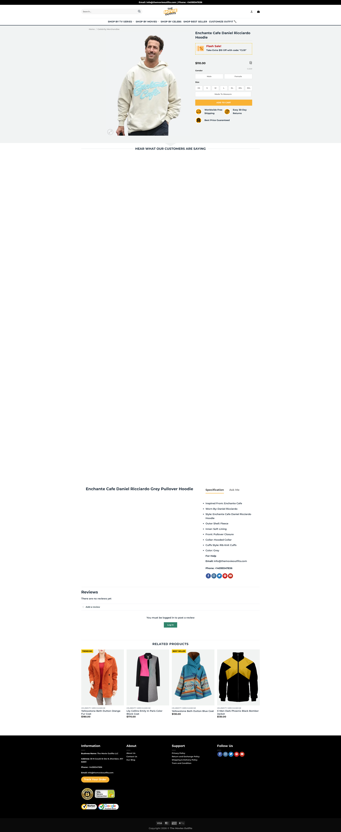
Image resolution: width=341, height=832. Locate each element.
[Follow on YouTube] (230, 575)
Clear (249, 69)
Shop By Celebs (171, 21)
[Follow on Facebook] (208, 575)
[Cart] (258, 11)
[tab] (215, 489)
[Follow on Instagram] (213, 575)
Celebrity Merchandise (108, 29)
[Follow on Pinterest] (225, 575)
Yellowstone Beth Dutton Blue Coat (193, 711)
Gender (199, 71)
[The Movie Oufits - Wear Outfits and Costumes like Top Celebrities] (170, 11)
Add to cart (223, 102)
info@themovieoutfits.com (230, 561)
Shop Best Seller (195, 21)
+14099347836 (223, 568)
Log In (170, 625)
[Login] (251, 11)
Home (92, 29)
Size (197, 82)
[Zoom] (110, 132)
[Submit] (139, 11)
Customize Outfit (221, 21)
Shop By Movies (146, 21)
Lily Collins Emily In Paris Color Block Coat (144, 712)
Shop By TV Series (120, 21)
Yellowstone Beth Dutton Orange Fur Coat (100, 712)
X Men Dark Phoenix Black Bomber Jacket (238, 712)
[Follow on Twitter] (219, 575)
